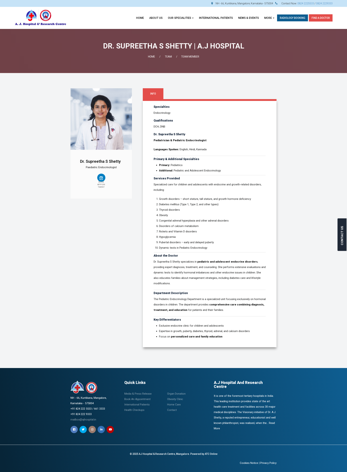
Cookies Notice (249, 463)
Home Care (174, 404)
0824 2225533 (305, 3)
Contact (172, 410)
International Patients (137, 404)
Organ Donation (176, 393)
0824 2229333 (324, 3)
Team (168, 56)
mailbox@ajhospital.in (83, 419)
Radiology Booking (292, 17)
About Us (155, 18)
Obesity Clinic (175, 399)
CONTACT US (342, 235)
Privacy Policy (268, 463)
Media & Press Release (138, 393)
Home (140, 18)
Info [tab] (153, 93)
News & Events (248, 18)
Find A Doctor (321, 17)
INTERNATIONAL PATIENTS (216, 18)
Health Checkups (134, 410)
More (268, 18)
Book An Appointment (137, 399)
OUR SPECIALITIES (180, 18)
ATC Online (211, 453)
